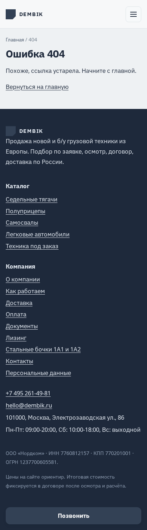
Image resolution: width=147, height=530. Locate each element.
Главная (15, 39)
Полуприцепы (25, 211)
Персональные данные (38, 373)
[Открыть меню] (133, 14)
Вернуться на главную (37, 86)
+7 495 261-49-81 (28, 393)
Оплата (16, 314)
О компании (23, 279)
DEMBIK (31, 131)
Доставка (19, 303)
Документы (22, 326)
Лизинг (16, 338)
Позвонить (74, 516)
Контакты (19, 361)
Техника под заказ (32, 246)
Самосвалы (22, 222)
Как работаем (25, 291)
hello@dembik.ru (29, 405)
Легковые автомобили (38, 234)
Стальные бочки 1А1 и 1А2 (43, 349)
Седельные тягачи (31, 199)
